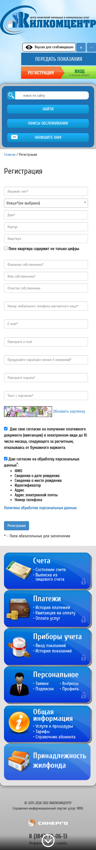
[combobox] (46, 203)
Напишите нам (48, 137)
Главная (9, 154)
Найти (48, 109)
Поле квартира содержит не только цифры (44, 248)
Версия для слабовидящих (54, 47)
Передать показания (58, 59)
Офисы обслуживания (48, 123)
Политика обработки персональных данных (40, 507)
